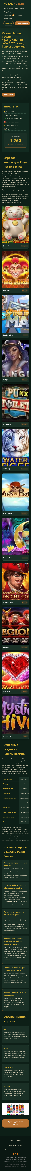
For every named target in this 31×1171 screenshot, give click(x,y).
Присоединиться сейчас (15, 1123)
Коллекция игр (8, 8)
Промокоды (9, 15)
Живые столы (8, 18)
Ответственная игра (11, 1150)
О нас (11, 1140)
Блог (16, 8)
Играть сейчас (9, 94)
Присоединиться (22, 23)
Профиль (8, 23)
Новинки (16, 12)
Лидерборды (8, 12)
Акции (22, 8)
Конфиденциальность (15, 1145)
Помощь (19, 15)
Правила (18, 1140)
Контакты (23, 1150)
